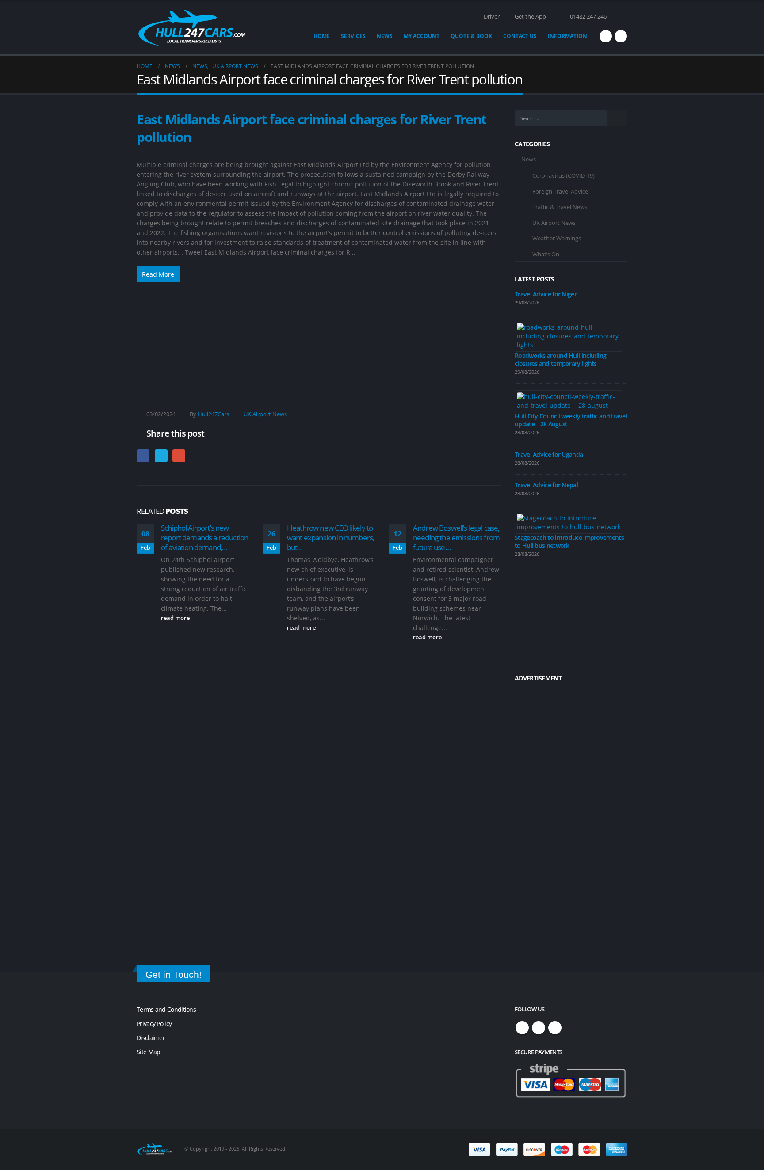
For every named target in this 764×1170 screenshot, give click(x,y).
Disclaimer (151, 1037)
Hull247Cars (213, 414)
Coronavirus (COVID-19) (563, 175)
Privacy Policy (154, 1023)
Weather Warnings (556, 238)
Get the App (530, 16)
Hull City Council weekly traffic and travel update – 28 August (571, 420)
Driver (492, 16)
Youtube (555, 1027)
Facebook (143, 455)
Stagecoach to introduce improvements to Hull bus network (569, 541)
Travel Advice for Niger (546, 294)
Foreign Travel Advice (560, 191)
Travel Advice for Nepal (546, 485)
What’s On (545, 254)
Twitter (161, 455)
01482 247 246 (588, 16)
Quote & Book (471, 36)
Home (321, 36)
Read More (158, 274)
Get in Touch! (173, 974)
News (385, 36)
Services (353, 36)
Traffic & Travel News (559, 207)
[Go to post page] (569, 335)
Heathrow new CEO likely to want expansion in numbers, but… (330, 537)
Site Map (148, 1052)
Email (178, 455)
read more (176, 618)
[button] (623, 17)
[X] (621, 36)
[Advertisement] (319, 335)
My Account (421, 36)
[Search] (617, 118)
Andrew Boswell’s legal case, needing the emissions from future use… (456, 537)
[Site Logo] (192, 28)
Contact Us (520, 36)
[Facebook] (606, 36)
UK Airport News (265, 414)
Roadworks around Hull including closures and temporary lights (560, 359)
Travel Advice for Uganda (549, 454)
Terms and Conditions (166, 1009)
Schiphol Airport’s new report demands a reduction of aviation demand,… (204, 537)
